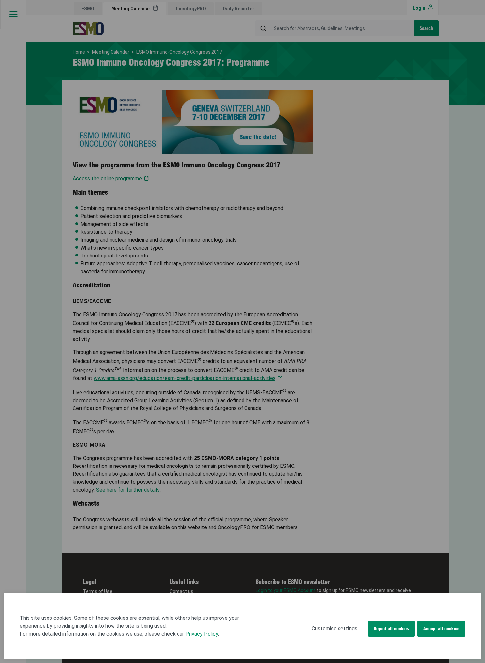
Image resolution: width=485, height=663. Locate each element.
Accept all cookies (441, 629)
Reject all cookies (391, 629)
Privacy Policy (201, 634)
